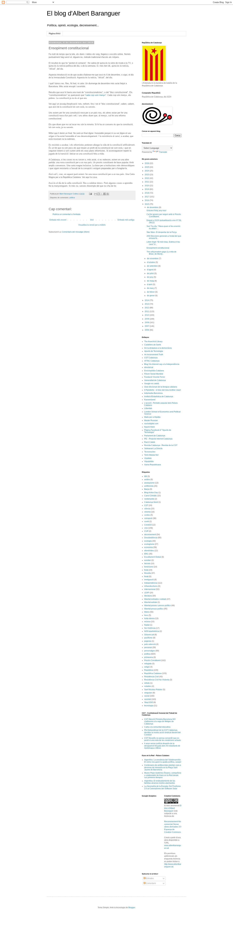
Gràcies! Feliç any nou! (156, 210)
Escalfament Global (152, 557)
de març (150, 288)
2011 (147, 311)
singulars (148, 693)
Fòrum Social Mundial (153, 374)
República (148, 670)
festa (146, 570)
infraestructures (151, 586)
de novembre (153, 258)
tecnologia (148, 705)
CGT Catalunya (151, 358)
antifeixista (148, 486)
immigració (149, 580)
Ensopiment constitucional (158, 248)
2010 (147, 315)
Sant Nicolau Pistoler (153, 689)
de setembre (152, 266)
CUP (146, 531)
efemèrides (149, 551)
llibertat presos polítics (153, 609)
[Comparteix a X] (101, 193)
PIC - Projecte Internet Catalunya (158, 439)
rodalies (147, 686)
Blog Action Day (151, 492)
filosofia (147, 573)
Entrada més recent (57, 220)
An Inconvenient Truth (153, 354)
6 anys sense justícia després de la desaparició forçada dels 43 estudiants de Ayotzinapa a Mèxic (162, 745)
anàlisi (147, 479)
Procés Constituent (152, 660)
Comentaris (151, 883)
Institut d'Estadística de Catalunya (158, 396)
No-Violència (149, 628)
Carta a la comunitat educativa (157, 727)
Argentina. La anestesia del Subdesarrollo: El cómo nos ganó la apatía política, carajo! (162, 761)
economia (148, 547)
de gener (151, 295)
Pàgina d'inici (54, 33)
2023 (147, 174)
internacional (149, 589)
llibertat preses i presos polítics (157, 605)
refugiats (148, 663)
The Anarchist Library (153, 341)
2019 (147, 189)
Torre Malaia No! (151, 455)
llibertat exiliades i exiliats (155, 599)
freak (146, 576)
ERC (146, 554)
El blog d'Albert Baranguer (83, 13)
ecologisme (149, 544)
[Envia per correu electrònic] (95, 193)
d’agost (150, 270)
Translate (163, 152)
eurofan (147, 560)
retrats (147, 683)
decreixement (150, 534)
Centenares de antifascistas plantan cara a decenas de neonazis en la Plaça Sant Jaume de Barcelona (162, 767)
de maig (150, 281)
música (147, 622)
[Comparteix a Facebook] (104, 193)
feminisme (148, 567)
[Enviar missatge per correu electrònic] (90, 194)
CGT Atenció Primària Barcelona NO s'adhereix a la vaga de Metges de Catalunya (159, 721)
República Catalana (153, 673)
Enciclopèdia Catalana (154, 371)
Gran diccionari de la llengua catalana (160, 387)
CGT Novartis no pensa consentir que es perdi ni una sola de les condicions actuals (162, 739)
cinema (147, 512)
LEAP (146, 593)
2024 (147, 171)
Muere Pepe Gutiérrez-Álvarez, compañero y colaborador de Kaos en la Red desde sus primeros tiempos (162, 775)
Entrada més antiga (126, 220)
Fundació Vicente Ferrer (154, 377)
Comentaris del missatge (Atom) (75, 232)
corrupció (148, 518)
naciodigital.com (151, 423)
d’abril (150, 284)
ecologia (148, 541)
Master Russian (151, 420)
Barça (146, 489)
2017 (147, 197)
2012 (147, 308)
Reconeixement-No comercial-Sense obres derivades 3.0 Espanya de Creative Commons (172, 826)
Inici (92, 220)
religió (147, 667)
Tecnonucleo (149, 452)
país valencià (150, 644)
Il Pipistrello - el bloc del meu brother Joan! (162, 390)
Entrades (150, 878)
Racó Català (149, 442)
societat (147, 699)
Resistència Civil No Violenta (156, 680)
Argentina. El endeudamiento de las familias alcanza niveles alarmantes (159, 782)
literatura (148, 596)
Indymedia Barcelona (153, 393)
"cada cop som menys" (95, 95)
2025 (147, 167)
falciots (147, 563)
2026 (147, 163)
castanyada (149, 499)
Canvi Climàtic (150, 496)
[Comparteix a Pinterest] (107, 193)
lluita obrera (149, 618)
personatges (149, 651)
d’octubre (151, 262)
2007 (147, 326)
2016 (147, 200)
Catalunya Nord (151, 502)
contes (147, 515)
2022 (147, 178)
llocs (146, 615)
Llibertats (148, 408)
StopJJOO (148, 702)
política (72, 197)
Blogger (131, 907)
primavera (148, 657)
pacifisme (148, 638)
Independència (150, 583)
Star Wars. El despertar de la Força (162, 232)
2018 (147, 193)
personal (148, 647)
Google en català (151, 383)
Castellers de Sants (152, 345)
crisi (146, 528)
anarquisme (149, 483)
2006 (147, 330)
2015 (147, 204)
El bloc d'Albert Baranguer (172, 808)
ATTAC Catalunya (151, 361)
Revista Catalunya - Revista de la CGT (160, 445)
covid (146, 521)
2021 (147, 182)
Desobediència (150, 538)
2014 (147, 300)
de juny (150, 277)
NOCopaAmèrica (151, 631)
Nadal (146, 625)
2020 (147, 186)
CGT (146, 505)
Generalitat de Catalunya (155, 380)
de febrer (151, 292)
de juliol (150, 273)
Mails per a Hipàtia (152, 417)
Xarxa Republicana (152, 465)
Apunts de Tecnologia (153, 351)
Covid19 (148, 525)
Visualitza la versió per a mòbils (92, 225)
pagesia (147, 641)
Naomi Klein (149, 427)
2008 (147, 322)
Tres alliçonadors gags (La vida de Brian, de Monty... (161, 253)
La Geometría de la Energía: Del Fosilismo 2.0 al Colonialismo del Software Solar (162, 787)
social (146, 696)
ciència (147, 509)
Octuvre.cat (149, 634)
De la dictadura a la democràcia (158, 348)
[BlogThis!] (98, 193)
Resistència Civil (151, 676)
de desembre (153, 207)
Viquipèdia (149, 461)
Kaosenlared (149, 400)
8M (145, 476)
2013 (147, 304)
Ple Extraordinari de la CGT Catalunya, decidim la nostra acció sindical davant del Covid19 (162, 732)
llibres (146, 612)
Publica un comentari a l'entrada (66, 214)
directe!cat (148, 367)
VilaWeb (148, 458)
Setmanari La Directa (153, 448)
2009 (147, 319)
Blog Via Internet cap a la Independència (161, 364)
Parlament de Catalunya (154, 436)
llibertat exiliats (150, 602)
